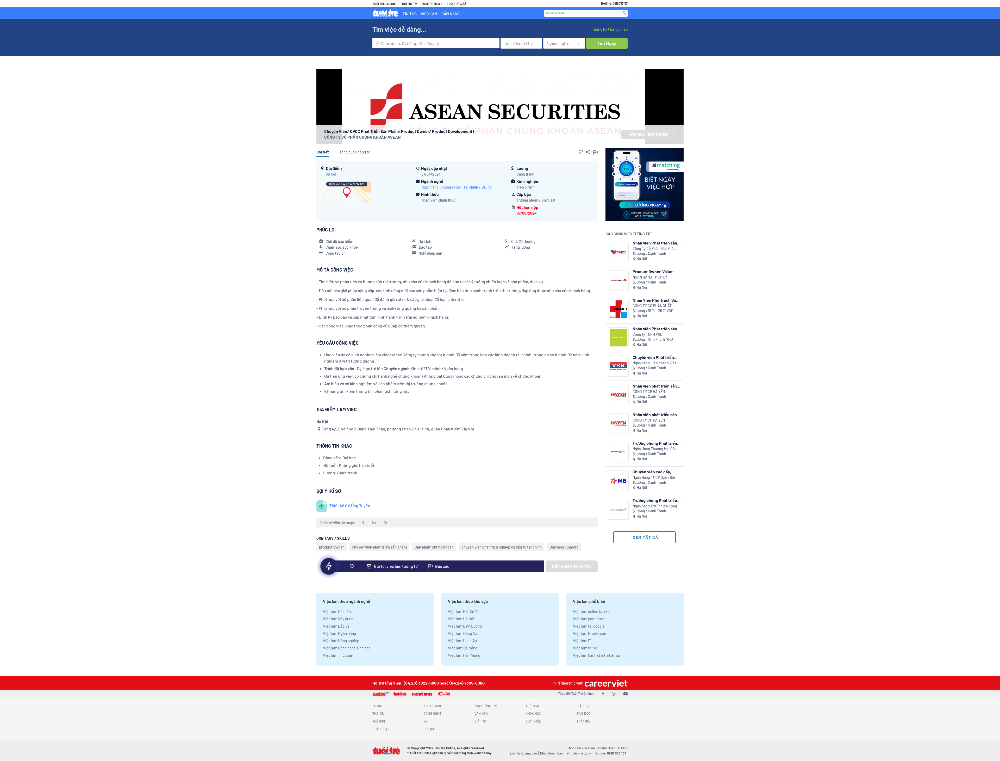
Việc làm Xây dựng (338, 618)
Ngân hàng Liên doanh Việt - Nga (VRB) (655, 363)
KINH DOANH (432, 706)
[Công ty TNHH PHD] (618, 338)
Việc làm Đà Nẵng (462, 648)
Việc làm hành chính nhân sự (596, 655)
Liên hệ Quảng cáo (523, 753)
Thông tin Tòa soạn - (582, 748)
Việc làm (429, 13)
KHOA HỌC (533, 713)
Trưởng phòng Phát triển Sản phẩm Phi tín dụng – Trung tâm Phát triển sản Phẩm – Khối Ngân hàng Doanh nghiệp (655, 500)
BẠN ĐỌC (583, 713)
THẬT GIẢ (583, 721)
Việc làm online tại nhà (591, 611)
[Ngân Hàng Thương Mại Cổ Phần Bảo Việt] (618, 452)
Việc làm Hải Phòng (464, 655)
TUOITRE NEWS (431, 3)
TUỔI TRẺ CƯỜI (456, 3)
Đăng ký (600, 29)
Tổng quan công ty (354, 152)
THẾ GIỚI (378, 721)
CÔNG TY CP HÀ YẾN (649, 391)
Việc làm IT (582, 640)
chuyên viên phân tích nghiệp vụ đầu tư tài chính (501, 547)
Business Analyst (563, 547)
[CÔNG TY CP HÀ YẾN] (618, 395)
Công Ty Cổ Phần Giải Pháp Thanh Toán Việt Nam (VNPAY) (656, 248)
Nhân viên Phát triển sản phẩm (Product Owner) (655, 242)
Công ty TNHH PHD (647, 334)
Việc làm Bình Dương (465, 626)
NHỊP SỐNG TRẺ (486, 706)
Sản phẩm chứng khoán (434, 547)
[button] (581, 152)
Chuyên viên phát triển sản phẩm (379, 547)
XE (425, 721)
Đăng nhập (619, 29)
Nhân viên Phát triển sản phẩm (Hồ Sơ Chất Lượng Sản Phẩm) (655, 328)
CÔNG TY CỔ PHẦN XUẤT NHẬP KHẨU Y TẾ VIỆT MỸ (653, 306)
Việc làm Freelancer (589, 633)
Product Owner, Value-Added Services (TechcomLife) (653, 271)
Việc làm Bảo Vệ (336, 626)
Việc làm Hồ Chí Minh (465, 611)
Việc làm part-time (588, 618)
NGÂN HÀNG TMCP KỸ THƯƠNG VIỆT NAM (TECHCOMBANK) (650, 277)
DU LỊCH (429, 729)
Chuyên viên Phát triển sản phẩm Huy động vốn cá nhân (656, 357)
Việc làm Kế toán (337, 611)
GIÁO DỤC (584, 706)
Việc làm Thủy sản (338, 655)
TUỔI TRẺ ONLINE (384, 3)
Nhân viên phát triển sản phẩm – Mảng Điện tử (655, 414)
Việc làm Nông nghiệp (341, 640)
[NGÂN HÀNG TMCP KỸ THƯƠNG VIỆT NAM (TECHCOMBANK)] (618, 280)
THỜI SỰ (378, 713)
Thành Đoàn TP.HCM (613, 748)
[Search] (624, 13)
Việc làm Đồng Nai (463, 633)
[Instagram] (614, 693)
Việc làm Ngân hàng (339, 633)
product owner (331, 547)
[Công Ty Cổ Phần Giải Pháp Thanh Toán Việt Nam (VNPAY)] (618, 252)
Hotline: (610, 753)
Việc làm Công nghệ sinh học (347, 648)
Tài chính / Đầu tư (478, 187)
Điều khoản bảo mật (555, 753)
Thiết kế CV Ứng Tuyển (349, 505)
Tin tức (410, 13)
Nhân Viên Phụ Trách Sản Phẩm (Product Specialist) (655, 300)
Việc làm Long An (462, 640)
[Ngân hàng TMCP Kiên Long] (618, 509)
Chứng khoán (451, 187)
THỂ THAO (533, 706)
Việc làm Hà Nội (461, 618)
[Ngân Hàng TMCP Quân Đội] (618, 481)
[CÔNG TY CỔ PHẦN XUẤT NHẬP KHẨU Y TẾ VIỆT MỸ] (618, 309)
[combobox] (435, 43)
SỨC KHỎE (533, 721)
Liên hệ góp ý (582, 753)
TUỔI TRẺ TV (408, 3)
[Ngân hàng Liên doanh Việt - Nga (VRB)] (618, 366)
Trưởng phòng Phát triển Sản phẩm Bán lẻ (655, 443)
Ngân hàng (430, 187)
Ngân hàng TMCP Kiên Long (655, 506)
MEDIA (377, 706)
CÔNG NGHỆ (432, 713)
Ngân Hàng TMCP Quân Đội (654, 477)
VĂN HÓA (481, 713)
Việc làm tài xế (585, 648)
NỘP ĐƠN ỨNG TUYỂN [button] (648, 134)
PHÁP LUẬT (380, 729)
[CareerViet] (605, 683)
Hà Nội (331, 174)
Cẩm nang (450, 13)
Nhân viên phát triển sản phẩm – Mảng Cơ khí (655, 385)
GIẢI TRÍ (480, 721)
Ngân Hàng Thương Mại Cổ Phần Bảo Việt (654, 449)
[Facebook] (603, 693)
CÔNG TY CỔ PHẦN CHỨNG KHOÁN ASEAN (362, 136)
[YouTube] (625, 693)
